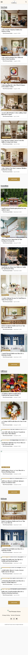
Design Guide (6, 26)
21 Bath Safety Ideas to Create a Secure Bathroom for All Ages (12, 571)
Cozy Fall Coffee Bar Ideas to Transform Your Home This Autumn (13, 432)
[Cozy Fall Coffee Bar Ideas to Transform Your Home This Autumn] (14, 429)
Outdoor (5, 205)
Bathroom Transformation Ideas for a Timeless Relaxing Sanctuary (12, 592)
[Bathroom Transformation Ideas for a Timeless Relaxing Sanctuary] (14, 589)
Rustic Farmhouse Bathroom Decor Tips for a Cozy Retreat (13, 326)
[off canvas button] (2, 2)
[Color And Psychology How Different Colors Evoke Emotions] (14, 47)
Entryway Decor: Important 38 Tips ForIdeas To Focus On (11, 240)
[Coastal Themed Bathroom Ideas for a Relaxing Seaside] (14, 343)
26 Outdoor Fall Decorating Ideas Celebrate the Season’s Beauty (11, 394)
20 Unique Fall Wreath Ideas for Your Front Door (13, 422)
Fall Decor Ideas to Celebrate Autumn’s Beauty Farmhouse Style (12, 481)
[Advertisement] (14, 640)
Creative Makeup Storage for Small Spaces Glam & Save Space (13, 298)
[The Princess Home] (14, 611)
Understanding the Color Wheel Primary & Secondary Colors (13, 85)
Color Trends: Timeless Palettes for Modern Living (11, 30)
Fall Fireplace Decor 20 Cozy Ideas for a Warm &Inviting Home (13, 471)
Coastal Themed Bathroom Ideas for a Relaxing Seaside (12, 354)
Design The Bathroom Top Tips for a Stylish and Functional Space (12, 560)
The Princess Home (7, 33)
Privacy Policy (6, 615)
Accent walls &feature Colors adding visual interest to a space (13, 113)
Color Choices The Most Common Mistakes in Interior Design (14, 169)
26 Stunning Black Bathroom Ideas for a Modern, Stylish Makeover (13, 581)
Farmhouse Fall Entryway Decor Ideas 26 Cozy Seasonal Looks (13, 443)
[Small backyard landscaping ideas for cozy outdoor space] (14, 198)
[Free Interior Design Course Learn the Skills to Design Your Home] (14, 130)
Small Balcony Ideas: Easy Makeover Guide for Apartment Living (13, 267)
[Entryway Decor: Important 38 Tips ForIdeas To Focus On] (14, 227)
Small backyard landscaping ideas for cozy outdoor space (13, 209)
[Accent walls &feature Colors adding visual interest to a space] (14, 102)
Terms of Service (15, 615)
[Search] (26, 2)
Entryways (5, 236)
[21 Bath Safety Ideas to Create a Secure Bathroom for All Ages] (14, 568)
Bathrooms (5, 322)
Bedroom (5, 295)
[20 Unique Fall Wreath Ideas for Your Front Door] (14, 411)
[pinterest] (11, 619)
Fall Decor (5, 390)
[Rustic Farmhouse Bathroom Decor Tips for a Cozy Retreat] (14, 315)
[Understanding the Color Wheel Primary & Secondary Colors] (14, 74)
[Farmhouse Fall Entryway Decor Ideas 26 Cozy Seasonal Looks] (14, 440)
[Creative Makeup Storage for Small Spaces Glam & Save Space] (14, 286)
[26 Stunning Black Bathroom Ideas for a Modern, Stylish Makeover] (14, 578)
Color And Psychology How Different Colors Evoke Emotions (12, 58)
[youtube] (17, 619)
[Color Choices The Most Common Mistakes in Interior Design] (14, 157)
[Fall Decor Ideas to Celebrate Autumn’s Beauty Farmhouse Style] (14, 478)
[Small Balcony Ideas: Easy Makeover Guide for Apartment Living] (14, 256)
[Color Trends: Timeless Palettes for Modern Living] (14, 19)
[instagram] (14, 619)
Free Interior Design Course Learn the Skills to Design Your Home (12, 141)
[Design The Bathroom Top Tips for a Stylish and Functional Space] (14, 557)
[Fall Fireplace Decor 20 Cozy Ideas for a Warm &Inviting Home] (14, 460)
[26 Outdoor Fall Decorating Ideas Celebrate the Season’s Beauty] (14, 383)
